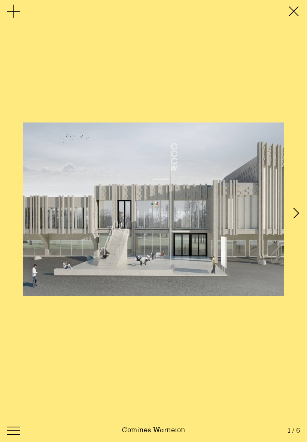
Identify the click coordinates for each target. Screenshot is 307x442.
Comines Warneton (153, 430)
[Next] (297, 209)
